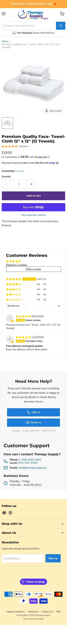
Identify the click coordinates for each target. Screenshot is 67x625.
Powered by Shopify (33, 618)
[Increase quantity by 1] (31, 184)
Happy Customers (16, 611)
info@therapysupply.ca (32, 468)
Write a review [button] (33, 269)
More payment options (33, 215)
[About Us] (33, 4)
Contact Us (47, 611)
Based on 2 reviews (16, 264)
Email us (36, 422)
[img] (23, 316)
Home (5, 41)
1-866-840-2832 (30, 460)
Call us (36, 412)
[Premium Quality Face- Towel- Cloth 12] (7, 123)
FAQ (58, 611)
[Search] (60, 26)
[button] (33, 157)
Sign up (53, 558)
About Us (33, 611)
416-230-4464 (28, 463)
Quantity (6, 176)
